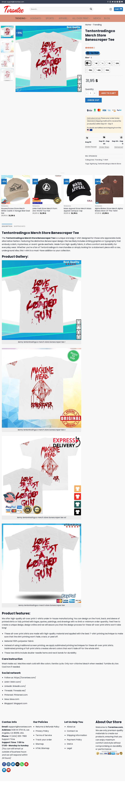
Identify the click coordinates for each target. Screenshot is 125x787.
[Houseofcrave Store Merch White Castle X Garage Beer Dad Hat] (15, 189)
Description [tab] (7, 226)
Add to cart (108, 93)
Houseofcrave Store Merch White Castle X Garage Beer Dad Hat (15, 210)
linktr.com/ (15, 681)
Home (88, 24)
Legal (69, 748)
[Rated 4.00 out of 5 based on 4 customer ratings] (104, 48)
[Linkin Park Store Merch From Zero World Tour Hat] (46, 189)
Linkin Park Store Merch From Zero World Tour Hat (44, 209)
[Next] (77, 58)
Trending (20, 18)
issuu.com (14, 699)
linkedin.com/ (19, 686)
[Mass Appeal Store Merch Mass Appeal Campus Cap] (78, 189)
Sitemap (40, 744)
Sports (50, 18)
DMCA (70, 744)
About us (71, 726)
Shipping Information (77, 735)
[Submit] (91, 9)
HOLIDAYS (35, 18)
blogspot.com (20, 703)
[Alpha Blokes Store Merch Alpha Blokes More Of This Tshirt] (109, 189)
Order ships (104, 147)
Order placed (91, 146)
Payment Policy (74, 739)
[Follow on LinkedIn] (119, 2)
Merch (97, 18)
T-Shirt (105, 160)
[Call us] (22, 764)
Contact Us (72, 731)
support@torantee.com (20, 726)
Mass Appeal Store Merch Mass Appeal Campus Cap (77, 209)
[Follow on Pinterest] (117, 2)
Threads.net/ (19, 690)
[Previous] (20, 58)
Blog (107, 18)
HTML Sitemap (42, 748)
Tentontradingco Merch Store (109, 164)
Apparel (63, 18)
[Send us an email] (115, 2)
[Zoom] (18, 89)
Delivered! (119, 147)
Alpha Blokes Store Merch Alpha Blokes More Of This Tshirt (109, 209)
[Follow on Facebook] (108, 2)
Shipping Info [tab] (19, 226)
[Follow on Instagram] (110, 2)
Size (87, 57)
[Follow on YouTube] (122, 2)
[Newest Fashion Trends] (14, 9)
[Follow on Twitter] (112, 2)
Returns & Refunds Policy (47, 726)
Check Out (93, 100)
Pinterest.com (21, 694)
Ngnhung (93, 164)
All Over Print (80, 18)
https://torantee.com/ (25, 677)
